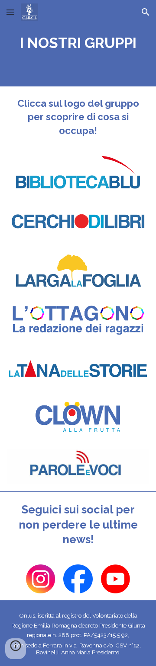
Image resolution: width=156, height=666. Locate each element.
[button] (10, 12)
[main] (78, 43)
